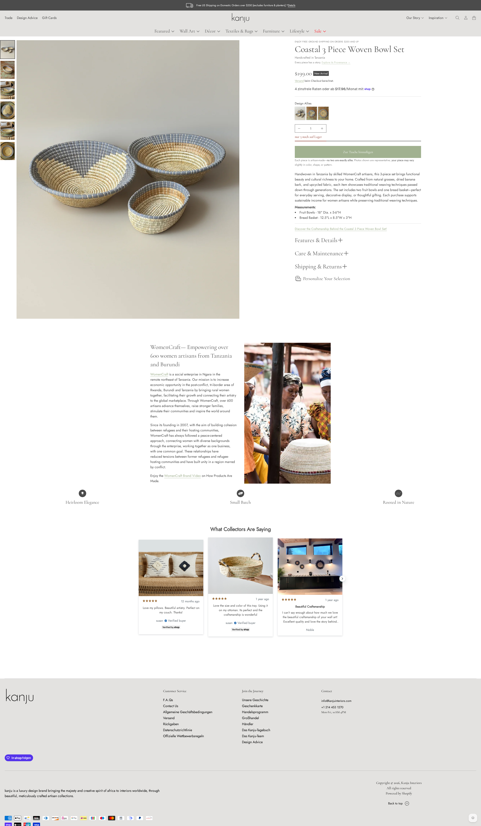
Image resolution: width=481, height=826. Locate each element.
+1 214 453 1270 (332, 707)
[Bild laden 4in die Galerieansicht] (7, 110)
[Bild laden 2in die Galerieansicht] (7, 70)
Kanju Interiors (411, 783)
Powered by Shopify (399, 793)
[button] (457, 18)
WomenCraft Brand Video (182, 475)
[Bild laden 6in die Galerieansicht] (7, 151)
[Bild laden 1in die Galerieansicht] (7, 50)
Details (291, 5)
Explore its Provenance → (336, 62)
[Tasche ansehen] (474, 18)
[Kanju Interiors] (240, 18)
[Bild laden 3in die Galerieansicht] (7, 90)
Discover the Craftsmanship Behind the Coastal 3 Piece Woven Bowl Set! (341, 229)
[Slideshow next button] (342, 579)
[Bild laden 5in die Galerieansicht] (7, 131)
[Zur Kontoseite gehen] (466, 18)
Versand (299, 81)
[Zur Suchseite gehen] (457, 18)
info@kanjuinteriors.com (336, 701)
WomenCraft (159, 374)
